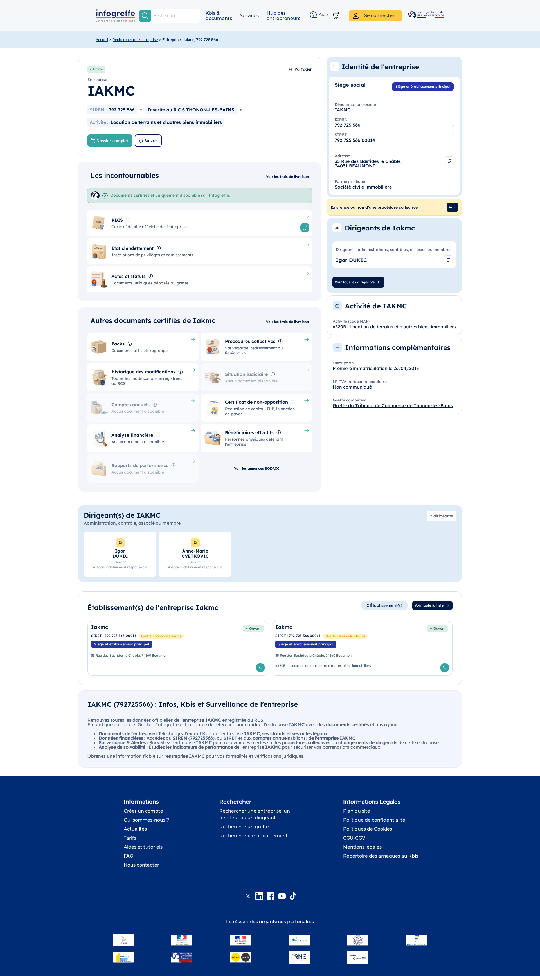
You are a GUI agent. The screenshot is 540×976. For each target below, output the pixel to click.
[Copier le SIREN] (449, 122)
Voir (452, 207)
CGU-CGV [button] (354, 838)
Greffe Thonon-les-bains (161, 636)
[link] (177, 648)
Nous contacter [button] (141, 865)
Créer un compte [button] (143, 811)
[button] (219, 15)
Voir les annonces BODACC (256, 468)
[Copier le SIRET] (449, 137)
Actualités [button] (135, 829)
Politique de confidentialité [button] (374, 820)
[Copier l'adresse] (449, 160)
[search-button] (145, 16)
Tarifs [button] (130, 838)
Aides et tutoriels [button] (143, 847)
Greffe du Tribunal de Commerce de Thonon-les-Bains (393, 405)
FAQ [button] (128, 856)
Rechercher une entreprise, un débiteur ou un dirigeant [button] (254, 814)
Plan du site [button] (356, 811)
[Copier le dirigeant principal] (448, 259)
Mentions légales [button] (362, 847)
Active (98, 69)
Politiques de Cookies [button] (367, 829)
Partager (303, 69)
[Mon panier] (336, 16)
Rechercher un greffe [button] (244, 826)
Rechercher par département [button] (253, 835)
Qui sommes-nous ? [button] (146, 820)
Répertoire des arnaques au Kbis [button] (380, 856)
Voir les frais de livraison (287, 176)
